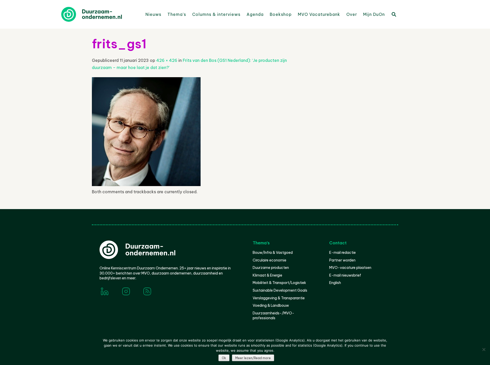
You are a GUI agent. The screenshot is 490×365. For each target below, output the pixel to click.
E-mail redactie (342, 252)
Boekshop (281, 14)
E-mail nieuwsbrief (345, 275)
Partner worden (342, 260)
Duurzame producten (271, 267)
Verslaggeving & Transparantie (279, 298)
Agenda (255, 14)
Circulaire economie (269, 260)
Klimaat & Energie (267, 275)
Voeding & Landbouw (271, 305)
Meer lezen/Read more (253, 358)
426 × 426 (166, 60)
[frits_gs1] (146, 184)
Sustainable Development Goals (280, 290)
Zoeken (393, 14)
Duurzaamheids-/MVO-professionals (273, 316)
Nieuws (153, 14)
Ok (224, 358)
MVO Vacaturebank (319, 14)
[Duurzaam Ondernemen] (99, 14)
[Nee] (483, 349)
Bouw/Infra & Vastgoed (273, 252)
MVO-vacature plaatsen (350, 267)
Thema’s (176, 14)
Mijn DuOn (374, 14)
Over (351, 14)
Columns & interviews (216, 14)
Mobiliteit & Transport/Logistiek (279, 282)
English (335, 282)
